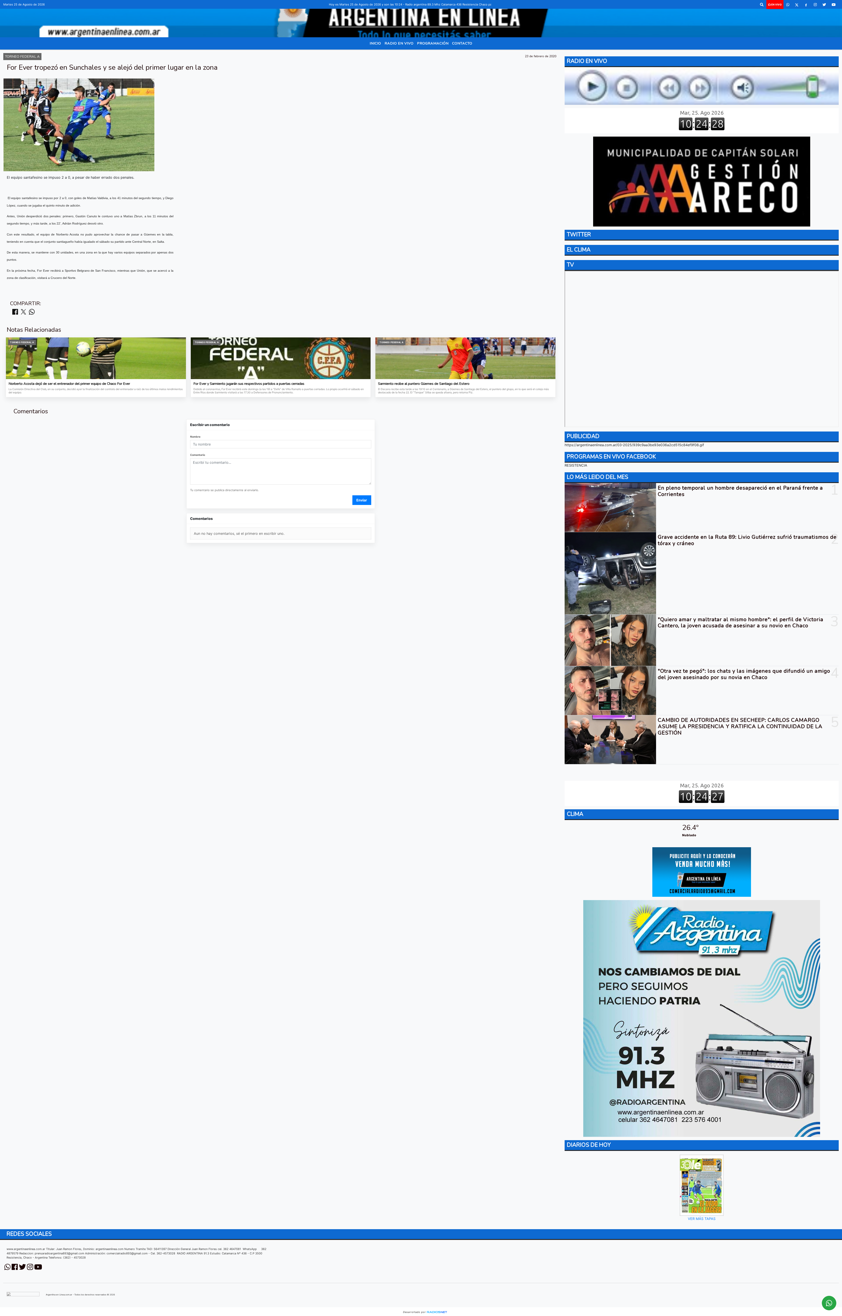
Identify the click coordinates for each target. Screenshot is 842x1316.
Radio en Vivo (399, 43)
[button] (761, 4)
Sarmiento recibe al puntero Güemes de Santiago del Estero (423, 384)
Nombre (195, 436)
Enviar (361, 500)
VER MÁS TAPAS (701, 1218)
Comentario (197, 454)
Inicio (375, 43)
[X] (796, 4)
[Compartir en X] (23, 312)
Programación (433, 43)
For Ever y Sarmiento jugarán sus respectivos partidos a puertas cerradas (248, 384)
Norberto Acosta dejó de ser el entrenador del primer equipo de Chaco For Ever (69, 384)
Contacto (462, 43)
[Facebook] (806, 4)
